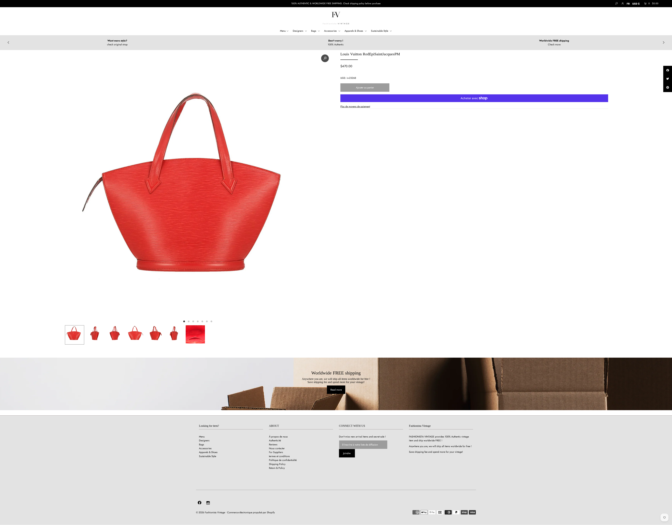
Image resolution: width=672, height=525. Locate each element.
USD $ (636, 3)
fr (628, 3)
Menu (283, 31)
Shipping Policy (277, 464)
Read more (336, 389)
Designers (298, 31)
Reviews (273, 444)
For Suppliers (276, 452)
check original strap (117, 44)
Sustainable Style (380, 31)
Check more (554, 44)
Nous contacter (277, 448)
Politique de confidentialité (283, 460)
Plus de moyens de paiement (355, 106)
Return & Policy (277, 468)
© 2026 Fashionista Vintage (210, 512)
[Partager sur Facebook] (667, 70)
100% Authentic (336, 44)
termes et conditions (279, 456)
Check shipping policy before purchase (362, 3)
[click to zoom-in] (325, 58)
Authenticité (275, 440)
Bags (314, 31)
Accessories (330, 31)
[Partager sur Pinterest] (667, 87)
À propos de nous (278, 436)
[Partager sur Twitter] (667, 79)
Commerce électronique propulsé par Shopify (251, 512)
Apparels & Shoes (354, 31)
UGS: (343, 78)
